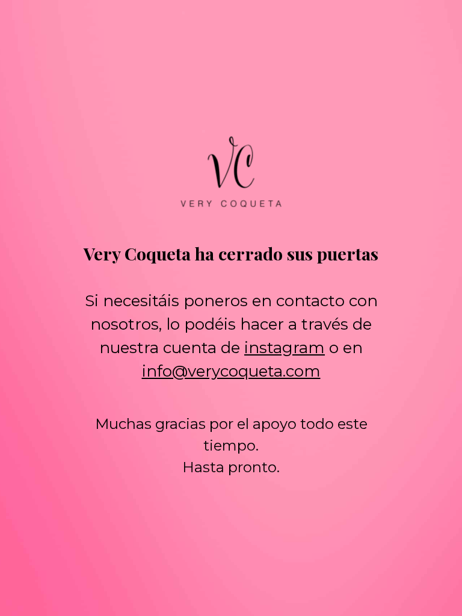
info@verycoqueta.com (231, 371)
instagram (284, 347)
